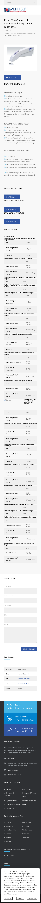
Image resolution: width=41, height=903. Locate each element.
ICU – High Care (27, 789)
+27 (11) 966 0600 (24, 720)
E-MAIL (6, 615)
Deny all (20, 898)
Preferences (32, 898)
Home (6, 31)
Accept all (8, 898)
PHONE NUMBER (9, 596)
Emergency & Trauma (29, 793)
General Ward (10, 808)
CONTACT (9, 822)
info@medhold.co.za (24, 684)
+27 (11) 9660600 (13, 770)
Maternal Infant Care (29, 801)
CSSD (24, 797)
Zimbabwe (25, 838)
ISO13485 (11, 758)
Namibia (8, 838)
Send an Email (23, 731)
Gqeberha (9, 826)
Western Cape (27, 830)
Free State (25, 826)
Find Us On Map (24, 708)
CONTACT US (11, 78)
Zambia (8, 834)
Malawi (8, 841)
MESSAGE (7, 625)
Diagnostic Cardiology (13, 804)
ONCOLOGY (10, 856)
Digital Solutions (11, 801)
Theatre (8, 789)
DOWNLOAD (11, 197)
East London (26, 822)
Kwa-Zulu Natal (11, 830)
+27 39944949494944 (24, 679)
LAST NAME (7, 605)
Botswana (25, 834)
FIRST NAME (7, 586)
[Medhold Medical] (19, 10)
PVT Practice (26, 804)
